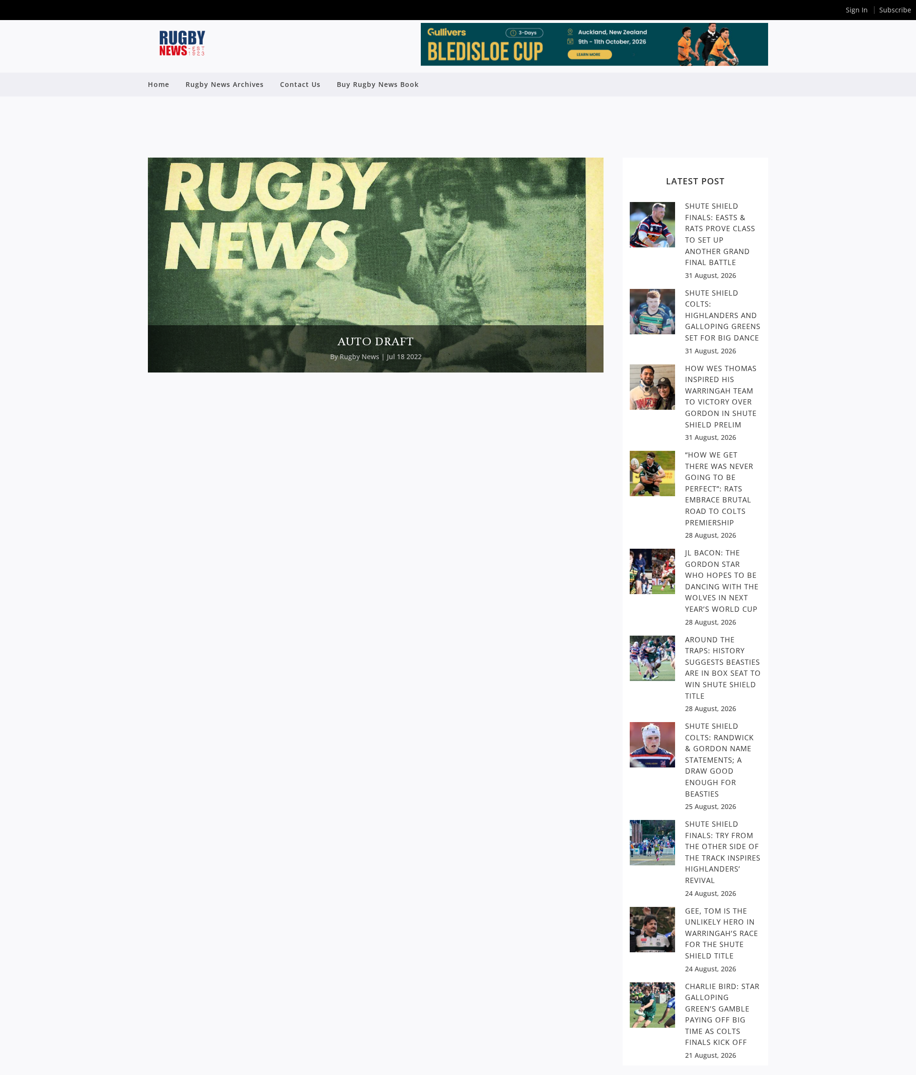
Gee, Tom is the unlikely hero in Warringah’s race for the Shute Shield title (721, 933)
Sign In (857, 9)
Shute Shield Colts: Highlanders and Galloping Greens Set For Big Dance (722, 315)
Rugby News (359, 356)
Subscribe (895, 9)
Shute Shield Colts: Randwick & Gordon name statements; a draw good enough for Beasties (719, 759)
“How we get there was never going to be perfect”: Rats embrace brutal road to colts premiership (719, 488)
